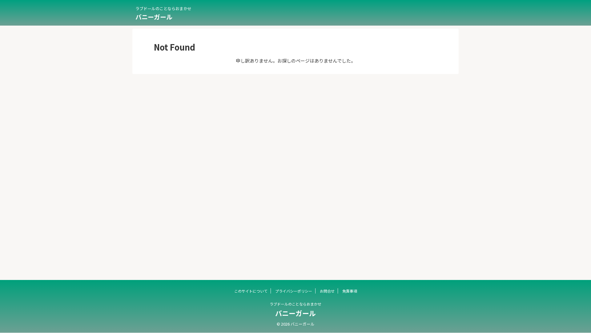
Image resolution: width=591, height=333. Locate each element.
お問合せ (327, 291)
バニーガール (153, 16)
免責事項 (349, 291)
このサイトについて (250, 291)
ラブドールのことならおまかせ (295, 303)
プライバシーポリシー (293, 291)
